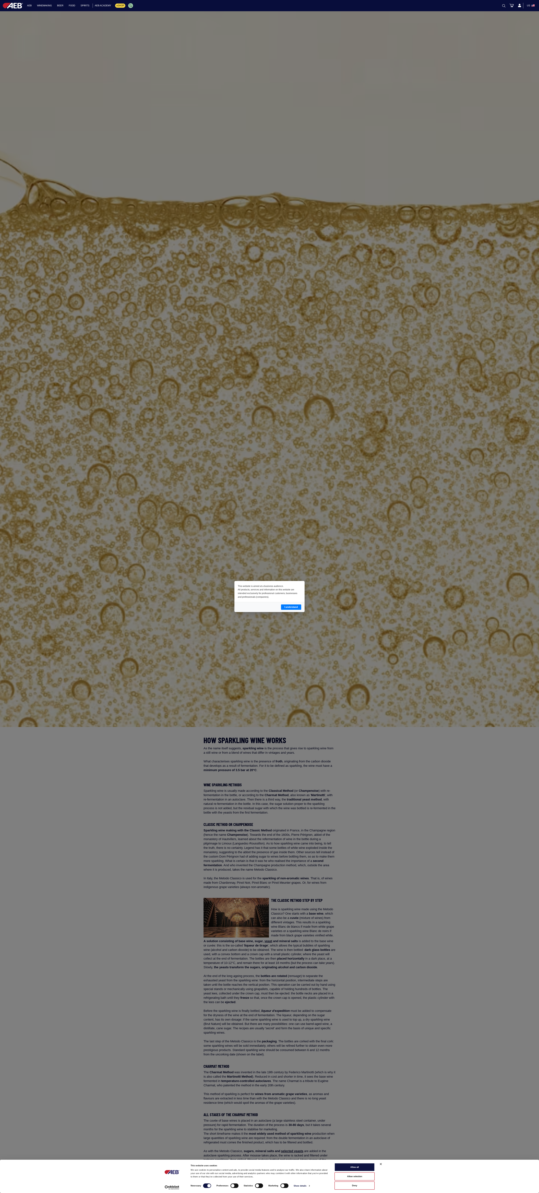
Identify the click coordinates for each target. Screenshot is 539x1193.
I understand (291, 607)
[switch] (234, 1185)
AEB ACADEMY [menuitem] (103, 5)
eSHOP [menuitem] (120, 5)
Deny (354, 1185)
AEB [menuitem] (29, 5)
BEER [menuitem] (60, 5)
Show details (300, 1186)
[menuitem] (130, 5)
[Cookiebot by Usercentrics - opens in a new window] (172, 1187)
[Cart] (511, 5)
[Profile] (519, 5)
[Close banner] (381, 1164)
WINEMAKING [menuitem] (44, 5)
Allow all (354, 1167)
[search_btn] (503, 6)
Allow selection (354, 1176)
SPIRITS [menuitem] (85, 5)
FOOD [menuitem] (72, 5)
